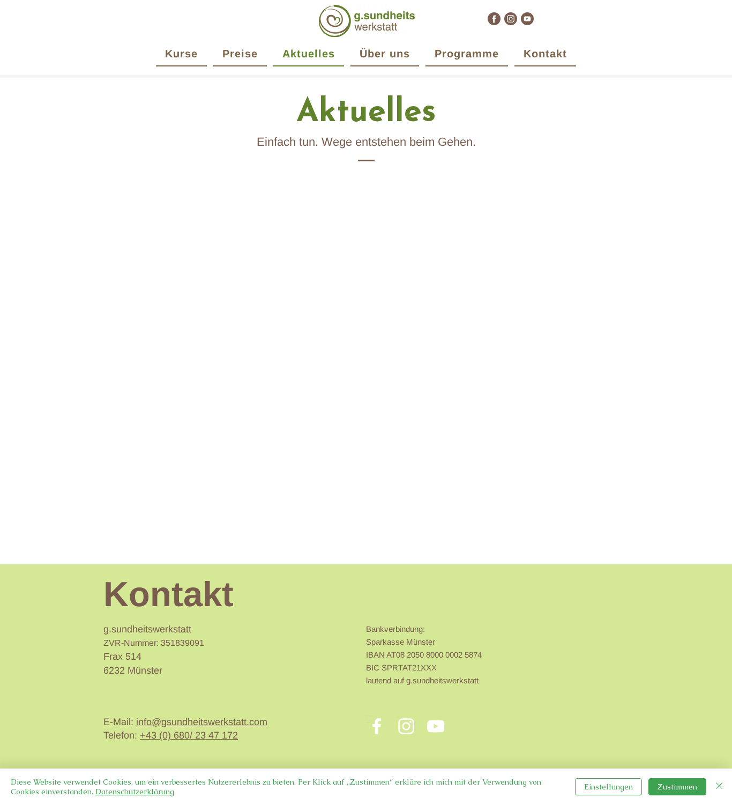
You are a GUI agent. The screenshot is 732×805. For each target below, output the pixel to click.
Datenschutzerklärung (134, 791)
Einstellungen (608, 787)
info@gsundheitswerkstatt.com (201, 722)
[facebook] (494, 18)
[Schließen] (719, 786)
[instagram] (510, 18)
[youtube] (527, 18)
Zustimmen (677, 787)
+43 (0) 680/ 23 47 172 (189, 735)
